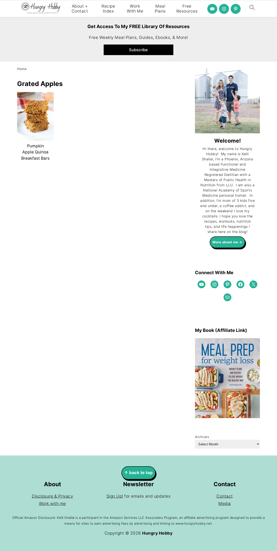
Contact (224, 496)
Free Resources (187, 9)
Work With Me (135, 9)
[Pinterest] (236, 9)
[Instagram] (224, 9)
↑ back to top (138, 472)
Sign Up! (114, 496)
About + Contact (80, 9)
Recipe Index (108, 9)
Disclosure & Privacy (52, 496)
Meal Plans (160, 9)
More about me (225, 242)
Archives (202, 437)
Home (22, 69)
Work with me (52, 503)
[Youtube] (212, 9)
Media (224, 503)
